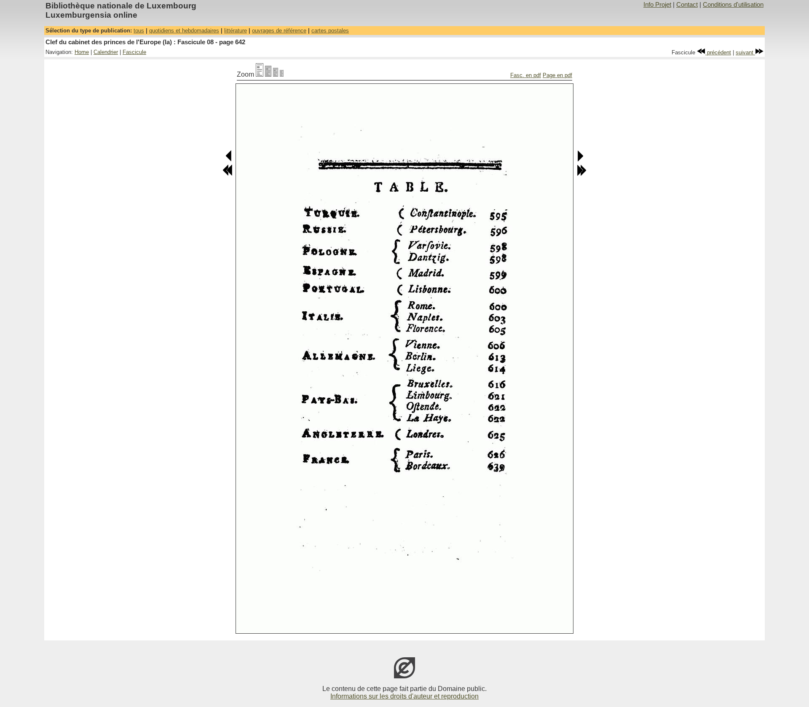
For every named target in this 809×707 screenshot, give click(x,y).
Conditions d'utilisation (733, 4)
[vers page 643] (580, 159)
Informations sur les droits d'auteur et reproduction (404, 696)
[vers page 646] (581, 174)
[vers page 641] (229, 159)
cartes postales (330, 30)
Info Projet (657, 4)
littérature (235, 30)
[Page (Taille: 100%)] (259, 74)
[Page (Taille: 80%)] (268, 74)
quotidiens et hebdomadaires (184, 30)
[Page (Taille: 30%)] (282, 74)
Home (82, 52)
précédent (718, 52)
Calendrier (106, 52)
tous (139, 30)
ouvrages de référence (279, 30)
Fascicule (134, 52)
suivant (745, 52)
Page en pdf (557, 75)
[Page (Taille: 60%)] (275, 74)
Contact (687, 4)
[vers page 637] (227, 174)
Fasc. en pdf (525, 75)
